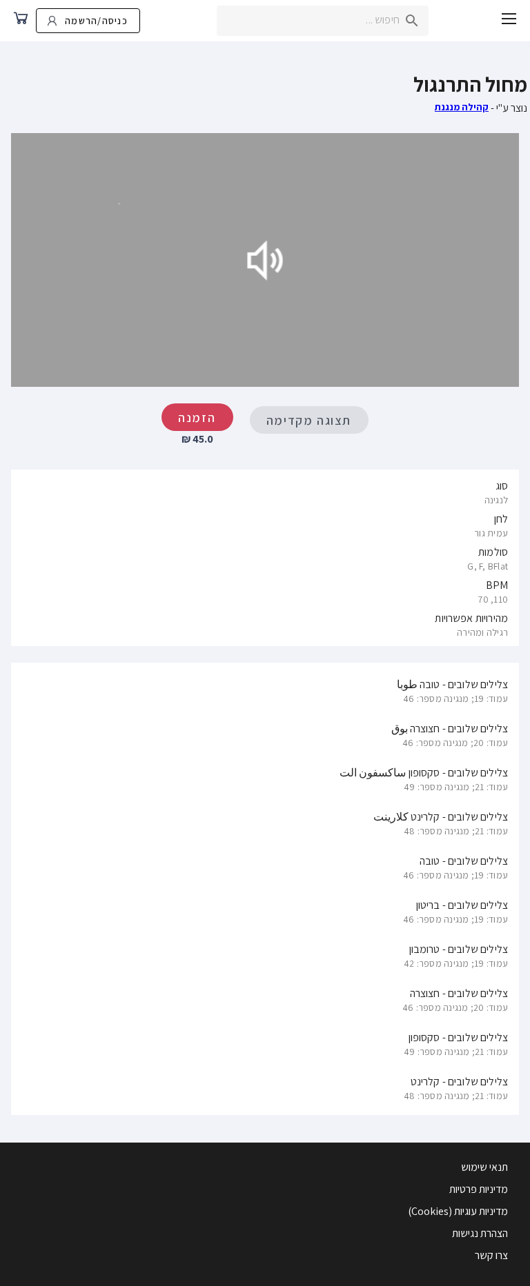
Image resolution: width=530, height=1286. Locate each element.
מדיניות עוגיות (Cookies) (458, 1211)
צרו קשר (491, 1255)
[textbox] (323, 21)
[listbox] (265, 558)
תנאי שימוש (484, 1167)
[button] (509, 20)
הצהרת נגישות (480, 1233)
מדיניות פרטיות (478, 1189)
